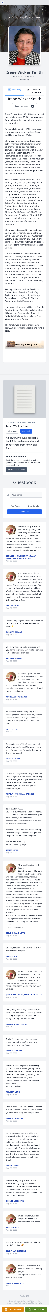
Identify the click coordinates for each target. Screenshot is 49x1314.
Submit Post (24, 511)
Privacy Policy (17, 1303)
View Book (12, 431)
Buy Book (26, 431)
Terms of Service (31, 1303)
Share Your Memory (16, 469)
